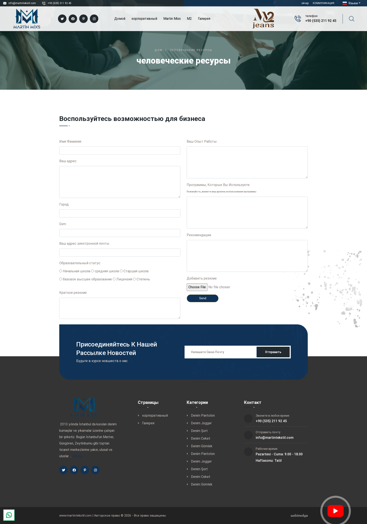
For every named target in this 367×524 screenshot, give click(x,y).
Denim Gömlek (201, 446)
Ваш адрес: (68, 161)
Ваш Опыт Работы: (202, 141)
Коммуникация (323, 3)
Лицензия (124, 279)
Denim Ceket (200, 438)
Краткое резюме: (73, 293)
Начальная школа (76, 271)
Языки (353, 3)
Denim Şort (199, 431)
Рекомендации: (199, 235)
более (77, 456)
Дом (158, 50)
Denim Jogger (201, 423)
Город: (64, 204)
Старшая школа (135, 271)
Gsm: (62, 224)
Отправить (273, 352)
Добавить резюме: (202, 278)
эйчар (305, 3)
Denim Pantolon (203, 415)
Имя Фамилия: (70, 141)
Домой (119, 19)
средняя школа (106, 271)
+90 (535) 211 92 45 (59, 3)
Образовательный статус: (80, 263)
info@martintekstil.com (22, 3)
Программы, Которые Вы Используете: (221, 188)
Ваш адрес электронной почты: (84, 243)
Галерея (204, 19)
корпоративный (144, 19)
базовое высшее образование (87, 279)
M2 (189, 19)
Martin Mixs (172, 19)
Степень (143, 279)
